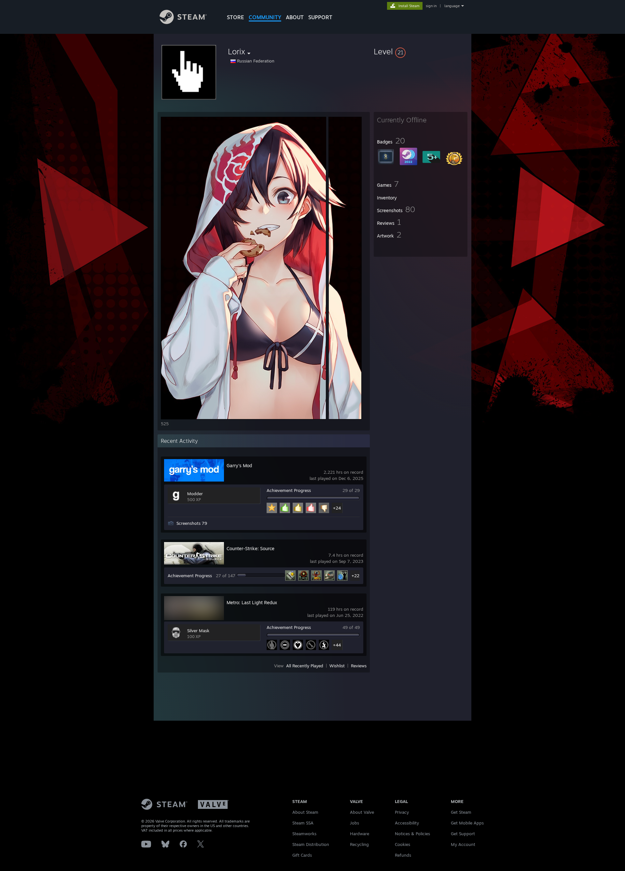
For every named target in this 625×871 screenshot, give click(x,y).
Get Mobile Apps (467, 822)
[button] (420, 51)
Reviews (359, 665)
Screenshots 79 (191, 523)
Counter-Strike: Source (250, 548)
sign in (431, 6)
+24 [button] (337, 507)
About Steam (305, 812)
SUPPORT (320, 17)
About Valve (362, 812)
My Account (463, 844)
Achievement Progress (289, 490)
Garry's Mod (239, 465)
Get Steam (461, 812)
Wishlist (337, 665)
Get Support (463, 833)
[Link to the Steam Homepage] (183, 22)
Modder (195, 493)
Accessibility (407, 822)
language (452, 6)
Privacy (402, 812)
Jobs (354, 822)
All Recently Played (304, 665)
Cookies (402, 844)
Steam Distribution (310, 844)
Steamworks (304, 833)
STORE (235, 17)
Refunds (403, 855)
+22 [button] (355, 575)
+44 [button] (337, 644)
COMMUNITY (265, 17)
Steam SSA (302, 822)
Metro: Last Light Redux (252, 602)
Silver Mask (198, 630)
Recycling (359, 844)
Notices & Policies (412, 833)
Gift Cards (302, 855)
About (295, 17)
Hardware (359, 833)
